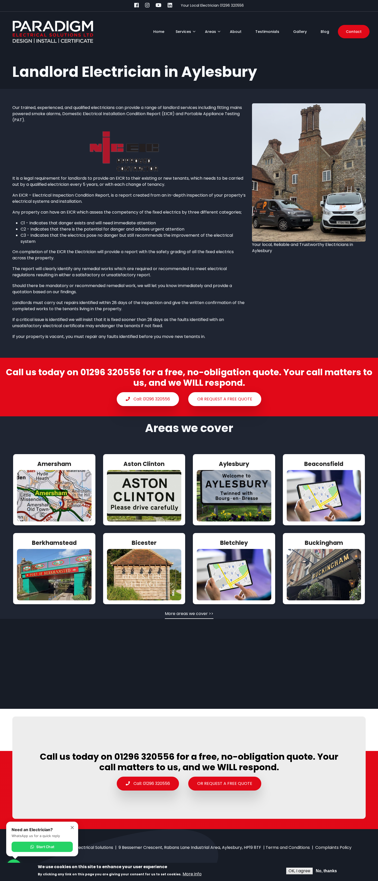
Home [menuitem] (158, 31)
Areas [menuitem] (212, 33)
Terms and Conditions (288, 847)
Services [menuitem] (185, 33)
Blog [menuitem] (325, 31)
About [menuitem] (235, 31)
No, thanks (326, 871)
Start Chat (45, 847)
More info (192, 874)
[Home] (52, 31)
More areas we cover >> (189, 614)
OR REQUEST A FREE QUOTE (224, 399)
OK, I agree (299, 871)
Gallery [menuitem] (300, 31)
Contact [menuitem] (354, 31)
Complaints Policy (333, 847)
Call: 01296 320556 (151, 399)
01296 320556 (232, 5)
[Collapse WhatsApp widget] (72, 827)
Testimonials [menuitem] (267, 31)
